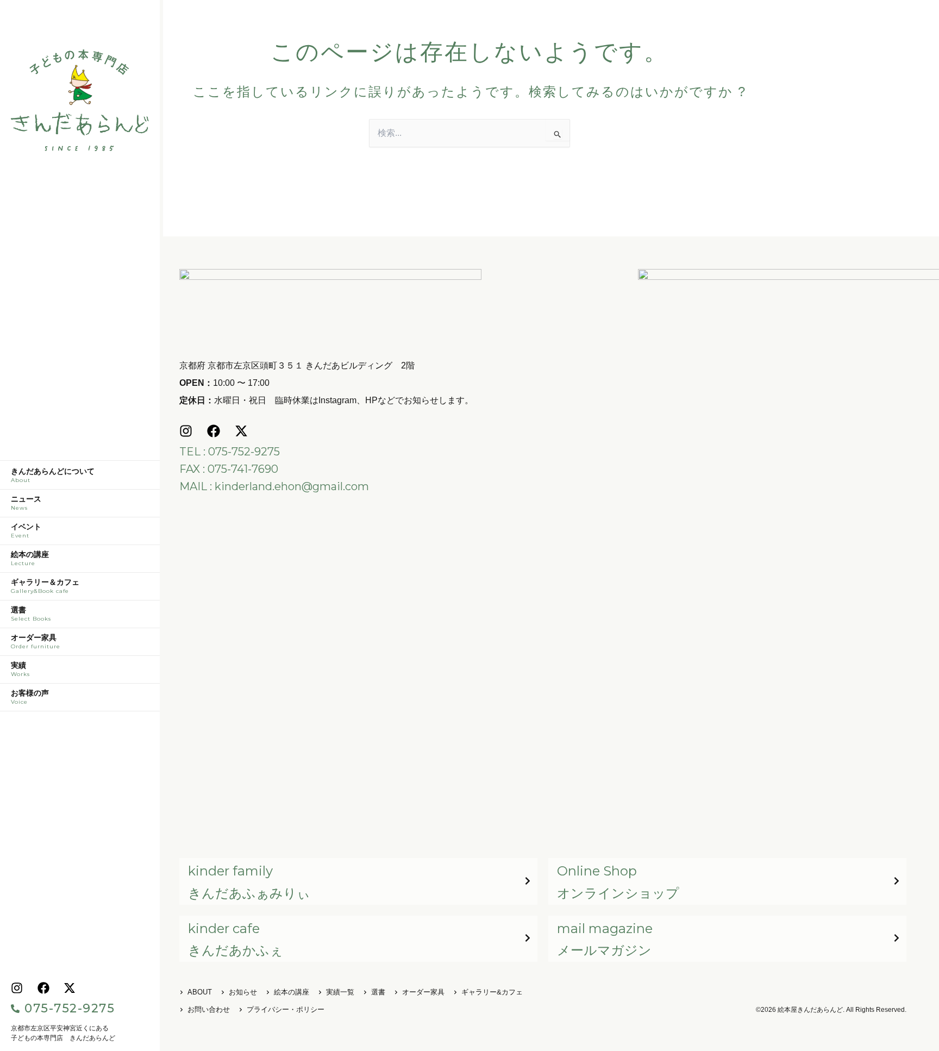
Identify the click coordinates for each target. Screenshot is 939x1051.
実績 (20, 669)
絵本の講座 (30, 558)
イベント (26, 531)
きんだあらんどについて (53, 475)
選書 (31, 614)
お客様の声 (30, 697)
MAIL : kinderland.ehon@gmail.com (274, 486)
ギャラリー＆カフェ (45, 586)
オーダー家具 (35, 642)
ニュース (26, 503)
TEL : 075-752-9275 (229, 451)
